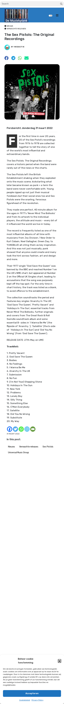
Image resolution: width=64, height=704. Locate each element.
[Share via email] (26, 59)
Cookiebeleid (24, 700)
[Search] (61, 4)
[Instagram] (27, 429)
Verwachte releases (28, 446)
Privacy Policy (37, 700)
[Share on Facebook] (6, 59)
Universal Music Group (18, 452)
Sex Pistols (48, 446)
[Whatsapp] (21, 429)
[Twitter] (15, 429)
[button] (59, 660)
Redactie (19, 47)
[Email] (32, 429)
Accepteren (32, 693)
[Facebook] (9, 429)
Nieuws (11, 446)
